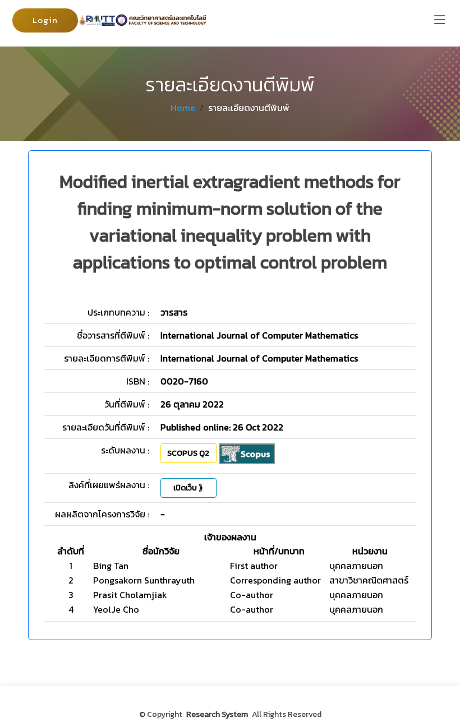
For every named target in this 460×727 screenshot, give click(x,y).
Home (183, 107)
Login (45, 19)
